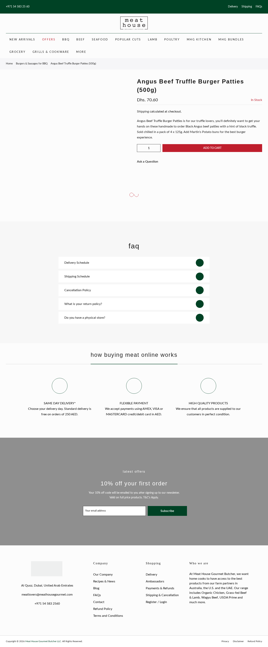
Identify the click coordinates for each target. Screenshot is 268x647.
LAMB (152, 39)
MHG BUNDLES (231, 39)
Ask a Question (147, 161)
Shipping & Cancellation (162, 595)
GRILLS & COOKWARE (51, 52)
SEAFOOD (100, 39)
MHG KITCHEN (199, 39)
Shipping (247, 6)
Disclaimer (238, 641)
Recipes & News (104, 581)
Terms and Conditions (108, 615)
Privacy (225, 641)
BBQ (65, 39)
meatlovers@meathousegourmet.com (47, 594)
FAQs (259, 6)
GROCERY (17, 52)
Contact (98, 602)
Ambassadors (155, 581)
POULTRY (172, 39)
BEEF (80, 39)
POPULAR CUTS (128, 39)
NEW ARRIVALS (22, 39)
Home (9, 63)
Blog (96, 588)
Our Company (103, 574)
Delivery (233, 6)
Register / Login (156, 602)
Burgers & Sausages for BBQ (31, 63)
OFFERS (49, 39)
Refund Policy (102, 608)
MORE (81, 52)
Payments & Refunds (160, 588)
